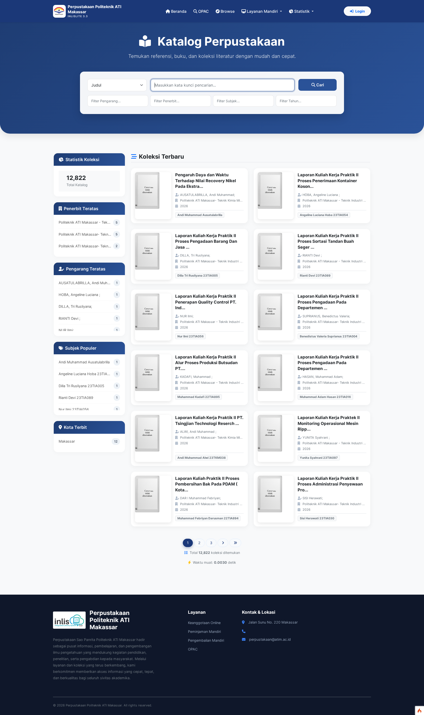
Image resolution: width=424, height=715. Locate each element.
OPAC (203, 11)
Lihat (155, 196)
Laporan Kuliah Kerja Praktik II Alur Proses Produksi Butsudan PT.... (206, 363)
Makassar (67, 441)
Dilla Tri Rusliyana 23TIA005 (81, 386)
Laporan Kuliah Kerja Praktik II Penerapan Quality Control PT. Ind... (205, 302)
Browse (228, 11)
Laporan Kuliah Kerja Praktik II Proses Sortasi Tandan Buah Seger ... (328, 241)
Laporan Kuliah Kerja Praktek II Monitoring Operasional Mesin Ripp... (329, 423)
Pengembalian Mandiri (206, 640)
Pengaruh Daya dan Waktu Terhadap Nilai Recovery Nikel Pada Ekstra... (205, 180)
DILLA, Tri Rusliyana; (75, 306)
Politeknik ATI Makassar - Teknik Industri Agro (86, 222)
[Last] (235, 543)
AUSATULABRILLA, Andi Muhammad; (86, 283)
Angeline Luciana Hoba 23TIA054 (86, 374)
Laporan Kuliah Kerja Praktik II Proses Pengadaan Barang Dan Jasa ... (206, 241)
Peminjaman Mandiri (204, 631)
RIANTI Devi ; (69, 318)
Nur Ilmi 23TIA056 (74, 409)
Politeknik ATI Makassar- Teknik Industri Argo (86, 234)
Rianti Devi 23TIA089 (76, 398)
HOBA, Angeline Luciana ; (79, 295)
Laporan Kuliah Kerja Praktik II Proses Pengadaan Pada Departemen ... (328, 302)
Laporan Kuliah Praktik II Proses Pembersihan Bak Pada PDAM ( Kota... (207, 484)
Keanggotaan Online (204, 623)
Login (360, 11)
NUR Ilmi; (66, 330)
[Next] (223, 543)
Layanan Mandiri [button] (263, 11)
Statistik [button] (302, 11)
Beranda (178, 11)
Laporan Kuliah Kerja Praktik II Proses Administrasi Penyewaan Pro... (330, 484)
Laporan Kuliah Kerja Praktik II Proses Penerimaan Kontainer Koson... (328, 180)
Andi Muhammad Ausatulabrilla (84, 362)
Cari (320, 84)
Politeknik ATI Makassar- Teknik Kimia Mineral (86, 246)
